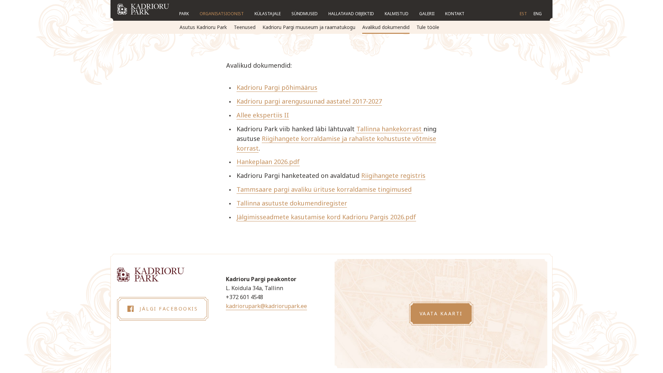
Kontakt (454, 14)
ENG (538, 14)
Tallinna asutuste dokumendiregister (292, 203)
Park (184, 14)
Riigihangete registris (393, 175)
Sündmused (304, 14)
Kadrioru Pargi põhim (269, 87)
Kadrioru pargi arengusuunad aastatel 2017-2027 (309, 101)
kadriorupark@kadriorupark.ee (266, 306)
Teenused (245, 27)
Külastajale (267, 14)
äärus (309, 87)
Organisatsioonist (222, 14)
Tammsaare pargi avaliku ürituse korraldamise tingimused (324, 189)
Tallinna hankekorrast (389, 129)
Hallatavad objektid (351, 14)
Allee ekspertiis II (263, 115)
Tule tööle (427, 27)
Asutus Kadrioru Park (203, 27)
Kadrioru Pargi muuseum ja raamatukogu (308, 27)
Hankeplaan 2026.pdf (268, 161)
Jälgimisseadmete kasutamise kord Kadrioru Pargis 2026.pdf (326, 217)
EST (523, 14)
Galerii (426, 14)
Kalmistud (397, 14)
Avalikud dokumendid (386, 27)
